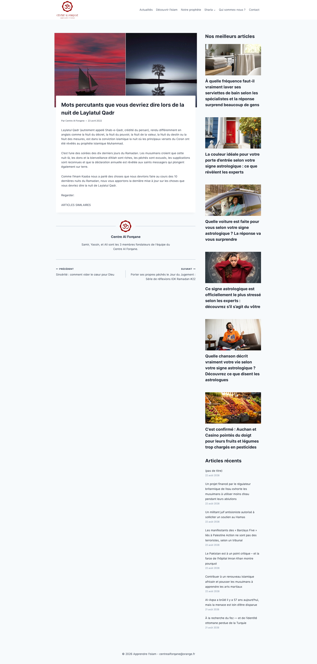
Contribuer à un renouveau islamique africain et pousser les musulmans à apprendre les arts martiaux (229, 581)
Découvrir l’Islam (166, 9)
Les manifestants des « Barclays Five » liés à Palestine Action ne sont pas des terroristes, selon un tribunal (231, 535)
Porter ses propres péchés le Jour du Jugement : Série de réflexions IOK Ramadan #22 (163, 274)
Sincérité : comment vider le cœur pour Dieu (85, 272)
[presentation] (233, 59)
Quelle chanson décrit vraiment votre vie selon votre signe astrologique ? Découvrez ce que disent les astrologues (232, 368)
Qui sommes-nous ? (232, 9)
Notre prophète (191, 9)
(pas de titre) (213, 470)
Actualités (146, 9)
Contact (254, 9)
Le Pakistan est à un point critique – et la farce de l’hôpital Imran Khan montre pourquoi (232, 558)
